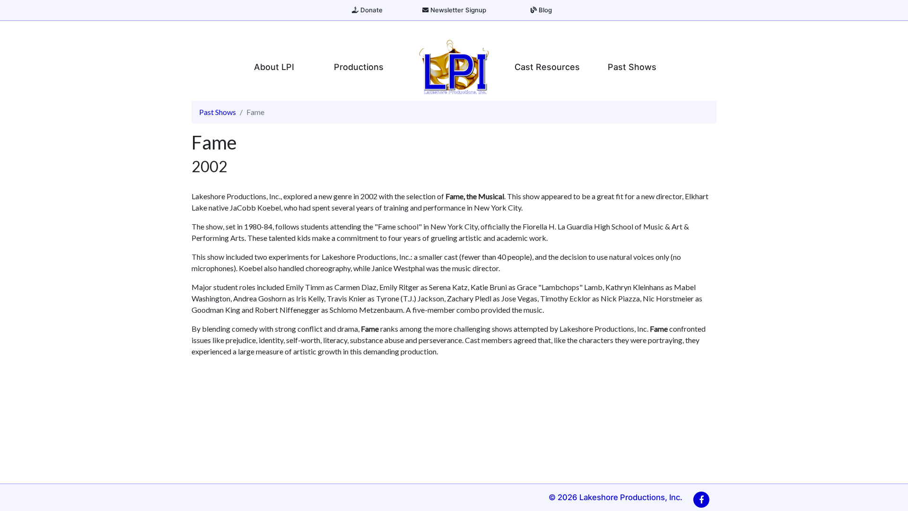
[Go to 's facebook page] (701, 500)
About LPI (274, 67)
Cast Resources (547, 67)
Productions (359, 67)
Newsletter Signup (457, 10)
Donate (370, 10)
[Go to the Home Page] (454, 67)
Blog (544, 10)
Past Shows (632, 67)
